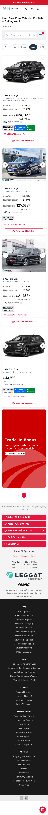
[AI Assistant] (42, 809)
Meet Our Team (24, 760)
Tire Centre (24, 728)
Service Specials (24, 736)
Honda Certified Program (24, 632)
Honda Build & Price (24, 636)
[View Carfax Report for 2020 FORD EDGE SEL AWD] (8, 309)
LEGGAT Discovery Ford (17, 134)
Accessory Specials (24, 744)
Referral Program (24, 619)
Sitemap (38, 590)
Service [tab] (24, 556)
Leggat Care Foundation (24, 781)
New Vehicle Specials (24, 640)
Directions (24, 769)
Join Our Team (24, 765)
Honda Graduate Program (24, 672)
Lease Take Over (24, 704)
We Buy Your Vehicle (24, 615)
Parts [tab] (33, 556)
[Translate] (25, 8)
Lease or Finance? (24, 696)
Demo (23, 47)
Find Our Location (16, 537)
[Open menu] (43, 9)
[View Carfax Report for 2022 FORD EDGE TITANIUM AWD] (8, 218)
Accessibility (24, 773)
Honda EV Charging (24, 623)
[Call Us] (37, 8)
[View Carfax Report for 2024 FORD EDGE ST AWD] (18, 390)
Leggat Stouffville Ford (16, 224)
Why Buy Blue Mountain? (24, 756)
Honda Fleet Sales (24, 627)
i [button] (22, 384)
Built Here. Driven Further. (24, 2)
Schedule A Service (24, 720)
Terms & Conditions (16, 593)
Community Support (24, 777)
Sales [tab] (15, 556)
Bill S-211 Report (24, 596)
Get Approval (24, 611)
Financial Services (24, 692)
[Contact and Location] (31, 8)
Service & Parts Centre (24, 716)
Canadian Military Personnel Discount (24, 668)
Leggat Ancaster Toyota (17, 315)
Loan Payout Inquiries (24, 700)
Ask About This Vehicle (25, 141)
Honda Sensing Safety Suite (24, 664)
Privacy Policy (34, 593)
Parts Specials (24, 740)
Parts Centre (24, 724)
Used (33, 47)
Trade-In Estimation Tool (24, 680)
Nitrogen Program (24, 732)
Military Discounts (24, 652)
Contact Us (13, 543)
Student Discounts (24, 648)
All (6, 47)
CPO (42, 47)
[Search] (8, 35)
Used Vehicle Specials (24, 644)
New (15, 47)
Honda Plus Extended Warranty (24, 676)
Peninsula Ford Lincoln (16, 397)
